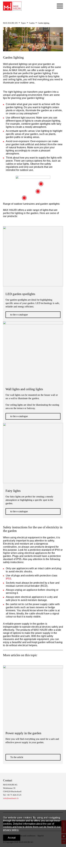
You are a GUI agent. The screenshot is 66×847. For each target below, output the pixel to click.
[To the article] (33, 695)
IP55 (8, 578)
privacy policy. (11, 830)
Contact (7, 780)
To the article (16, 757)
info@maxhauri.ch (11, 798)
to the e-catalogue (19, 314)
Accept (12, 837)
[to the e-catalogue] (33, 256)
